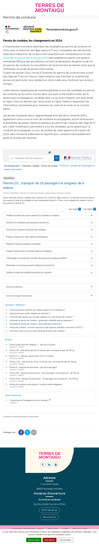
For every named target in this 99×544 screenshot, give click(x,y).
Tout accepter (33, 540)
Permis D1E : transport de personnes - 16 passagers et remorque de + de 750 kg (44, 379)
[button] (49, 215)
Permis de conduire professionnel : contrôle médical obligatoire (36, 384)
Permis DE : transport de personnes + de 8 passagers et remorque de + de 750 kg (44, 373)
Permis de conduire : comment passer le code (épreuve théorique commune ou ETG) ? (46, 327)
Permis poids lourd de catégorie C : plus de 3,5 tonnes (32, 344)
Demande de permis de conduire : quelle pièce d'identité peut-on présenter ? (41, 320)
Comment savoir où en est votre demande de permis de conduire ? (38, 331)
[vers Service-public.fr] (78, 158)
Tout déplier (88, 209)
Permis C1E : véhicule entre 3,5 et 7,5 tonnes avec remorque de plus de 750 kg (43, 362)
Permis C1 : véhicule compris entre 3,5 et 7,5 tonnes (32, 356)
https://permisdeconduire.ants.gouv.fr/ (24, 57)
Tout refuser (50, 540)
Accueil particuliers (12, 165)
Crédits (65, 529)
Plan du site (53, 529)
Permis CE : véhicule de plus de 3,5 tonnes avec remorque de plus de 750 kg (42, 350)
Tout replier (73, 209)
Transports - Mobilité (31, 165)
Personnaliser (65, 540)
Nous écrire (49, 517)
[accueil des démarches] (49, 152)
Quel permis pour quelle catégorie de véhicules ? (30, 313)
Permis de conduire (49, 165)
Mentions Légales (79, 529)
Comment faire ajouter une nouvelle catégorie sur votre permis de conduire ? (42, 317)
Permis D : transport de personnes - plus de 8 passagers (33, 367)
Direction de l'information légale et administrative (22, 417)
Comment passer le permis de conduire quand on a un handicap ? (37, 310)
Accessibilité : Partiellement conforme (28, 529)
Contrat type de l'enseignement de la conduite (29, 400)
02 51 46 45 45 (49, 510)
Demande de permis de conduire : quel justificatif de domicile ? (36, 324)
